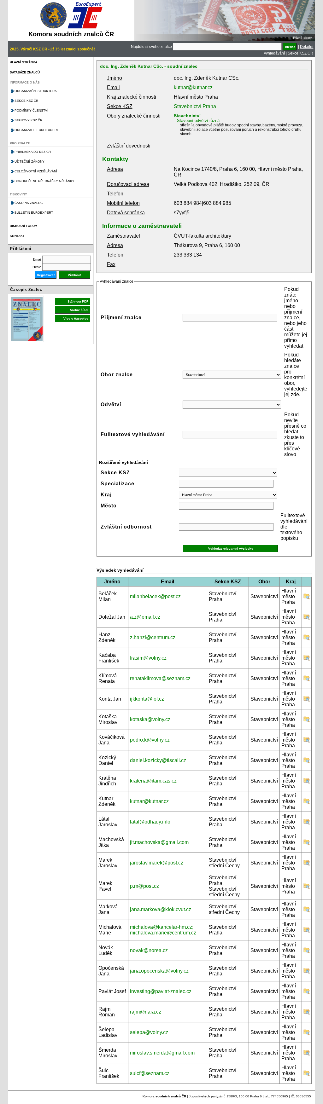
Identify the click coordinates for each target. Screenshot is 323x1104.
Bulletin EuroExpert (34, 212)
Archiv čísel (79, 310)
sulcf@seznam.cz (149, 1073)
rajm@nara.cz (145, 1011)
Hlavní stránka (23, 62)
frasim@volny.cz (148, 658)
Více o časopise (75, 318)
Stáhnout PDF (78, 301)
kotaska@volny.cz (150, 719)
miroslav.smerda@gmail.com (162, 1052)
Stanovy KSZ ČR (28, 120)
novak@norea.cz (149, 950)
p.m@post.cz (144, 886)
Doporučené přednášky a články (44, 181)
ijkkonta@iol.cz (147, 699)
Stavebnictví (187, 115)
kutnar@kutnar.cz (193, 87)
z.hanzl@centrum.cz (152, 637)
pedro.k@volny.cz (150, 740)
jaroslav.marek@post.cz (156, 862)
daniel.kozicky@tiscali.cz (158, 760)
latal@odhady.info (150, 821)
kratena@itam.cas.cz (153, 780)
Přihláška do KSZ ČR (33, 151)
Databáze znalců (25, 72)
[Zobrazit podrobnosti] (306, 598)
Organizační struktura (36, 91)
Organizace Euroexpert (37, 130)
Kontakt (17, 236)
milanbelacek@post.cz (155, 596)
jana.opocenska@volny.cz (159, 971)
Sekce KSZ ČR (300, 53)
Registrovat (46, 275)
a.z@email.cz (145, 617)
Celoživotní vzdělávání (36, 171)
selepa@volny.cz (149, 1032)
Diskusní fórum (23, 226)
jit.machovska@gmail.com (159, 842)
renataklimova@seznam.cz (160, 678)
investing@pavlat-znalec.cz (160, 991)
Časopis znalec (29, 203)
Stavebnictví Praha (195, 106)
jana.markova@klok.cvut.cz (160, 909)
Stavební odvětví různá (198, 120)
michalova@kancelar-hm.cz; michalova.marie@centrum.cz (163, 929)
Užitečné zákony (29, 161)
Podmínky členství (31, 110)
